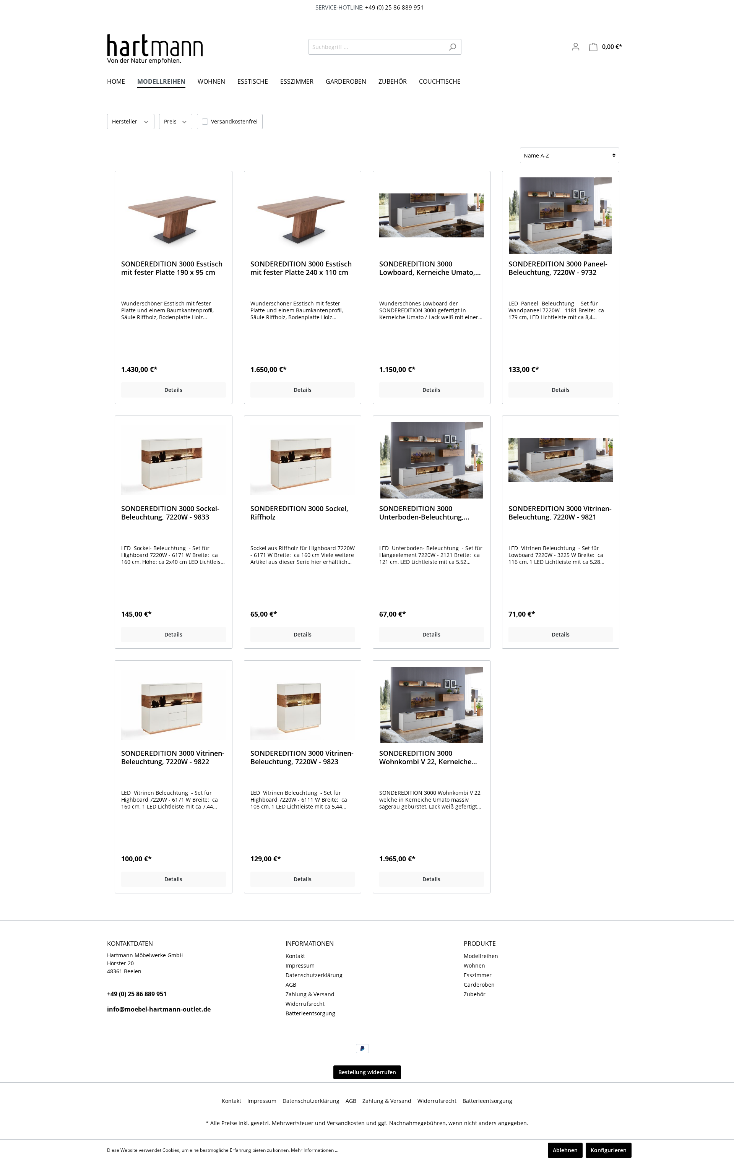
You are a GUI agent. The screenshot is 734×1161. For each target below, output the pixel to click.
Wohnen (474, 965)
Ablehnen (565, 1150)
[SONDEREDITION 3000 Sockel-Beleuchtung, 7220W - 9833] (173, 460)
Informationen (310, 943)
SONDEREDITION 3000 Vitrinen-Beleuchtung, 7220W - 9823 (302, 757)
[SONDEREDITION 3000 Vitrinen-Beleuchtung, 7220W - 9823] (302, 705)
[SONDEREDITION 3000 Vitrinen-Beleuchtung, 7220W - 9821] (560, 460)
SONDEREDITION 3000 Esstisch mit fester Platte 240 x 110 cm (301, 268)
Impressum (300, 965)
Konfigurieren (609, 1150)
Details (173, 389)
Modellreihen (481, 956)
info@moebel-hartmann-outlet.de (159, 1009)
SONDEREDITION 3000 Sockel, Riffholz (299, 512)
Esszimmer (478, 975)
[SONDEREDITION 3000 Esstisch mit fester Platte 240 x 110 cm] (302, 215)
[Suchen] (452, 47)
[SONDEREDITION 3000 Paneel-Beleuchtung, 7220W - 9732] (560, 215)
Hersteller (125, 121)
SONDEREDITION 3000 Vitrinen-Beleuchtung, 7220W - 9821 (560, 512)
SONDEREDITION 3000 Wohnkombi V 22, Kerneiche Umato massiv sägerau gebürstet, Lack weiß (425, 757)
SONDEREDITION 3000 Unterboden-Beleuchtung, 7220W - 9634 (421, 512)
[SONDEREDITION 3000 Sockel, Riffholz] (302, 460)
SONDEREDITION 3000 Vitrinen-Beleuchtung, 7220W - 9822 (172, 757)
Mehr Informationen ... (314, 1150)
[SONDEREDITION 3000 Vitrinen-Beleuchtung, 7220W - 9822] (173, 705)
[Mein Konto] (576, 46)
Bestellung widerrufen (367, 1072)
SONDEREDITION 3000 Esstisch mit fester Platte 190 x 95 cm (171, 268)
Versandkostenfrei (234, 121)
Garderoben (479, 984)
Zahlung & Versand (310, 994)
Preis (171, 121)
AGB (291, 984)
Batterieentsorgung (310, 1013)
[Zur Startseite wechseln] (155, 49)
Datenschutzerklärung (314, 975)
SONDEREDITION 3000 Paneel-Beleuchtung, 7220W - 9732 (557, 268)
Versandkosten (346, 1123)
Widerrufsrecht (305, 1003)
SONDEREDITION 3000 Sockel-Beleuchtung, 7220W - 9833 (170, 512)
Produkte (480, 943)
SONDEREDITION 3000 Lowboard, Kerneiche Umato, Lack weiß (427, 268)
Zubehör (475, 994)
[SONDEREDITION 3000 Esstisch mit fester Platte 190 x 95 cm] (173, 215)
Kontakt (295, 956)
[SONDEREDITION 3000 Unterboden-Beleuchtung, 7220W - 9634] (431, 460)
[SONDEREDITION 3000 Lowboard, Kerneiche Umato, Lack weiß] (431, 215)
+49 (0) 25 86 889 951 (394, 7)
